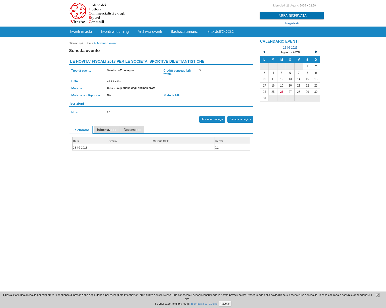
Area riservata (293, 15)
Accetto (225, 303)
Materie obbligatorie (85, 95)
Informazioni (106, 129)
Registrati (292, 23)
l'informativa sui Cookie (203, 303)
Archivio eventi (150, 31)
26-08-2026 (290, 47)
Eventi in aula (81, 31)
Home (89, 43)
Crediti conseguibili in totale (179, 72)
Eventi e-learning (115, 31)
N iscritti (77, 112)
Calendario (81, 129)
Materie (76, 88)
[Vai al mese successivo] (316, 52)
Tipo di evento (81, 70)
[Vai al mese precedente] (264, 52)
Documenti (132, 129)
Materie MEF (172, 95)
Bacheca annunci (185, 31)
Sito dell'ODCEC (221, 31)
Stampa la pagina (240, 119)
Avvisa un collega (212, 119)
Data (74, 81)
